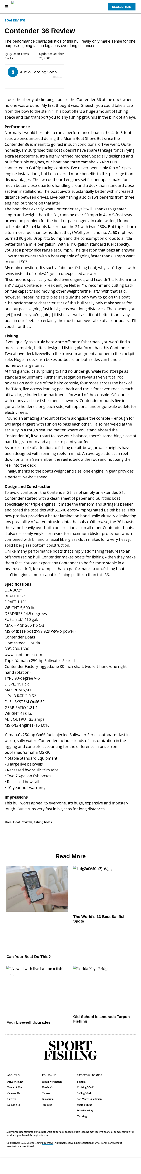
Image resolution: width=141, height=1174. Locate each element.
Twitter (46, 1093)
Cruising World (85, 1087)
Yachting (82, 1116)
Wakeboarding (85, 1110)
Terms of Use (14, 1087)
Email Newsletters (52, 1081)
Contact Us (13, 1093)
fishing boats (43, 822)
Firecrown (47, 1142)
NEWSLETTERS (121, 6)
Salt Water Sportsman (89, 1099)
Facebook (47, 1087)
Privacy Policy (15, 1081)
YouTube (47, 1105)
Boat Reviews (15, 20)
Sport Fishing (84, 1105)
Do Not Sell (13, 1105)
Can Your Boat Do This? (28, 956)
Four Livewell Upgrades (28, 1022)
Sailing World (84, 1093)
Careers (11, 1099)
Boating (81, 1081)
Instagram (48, 1099)
